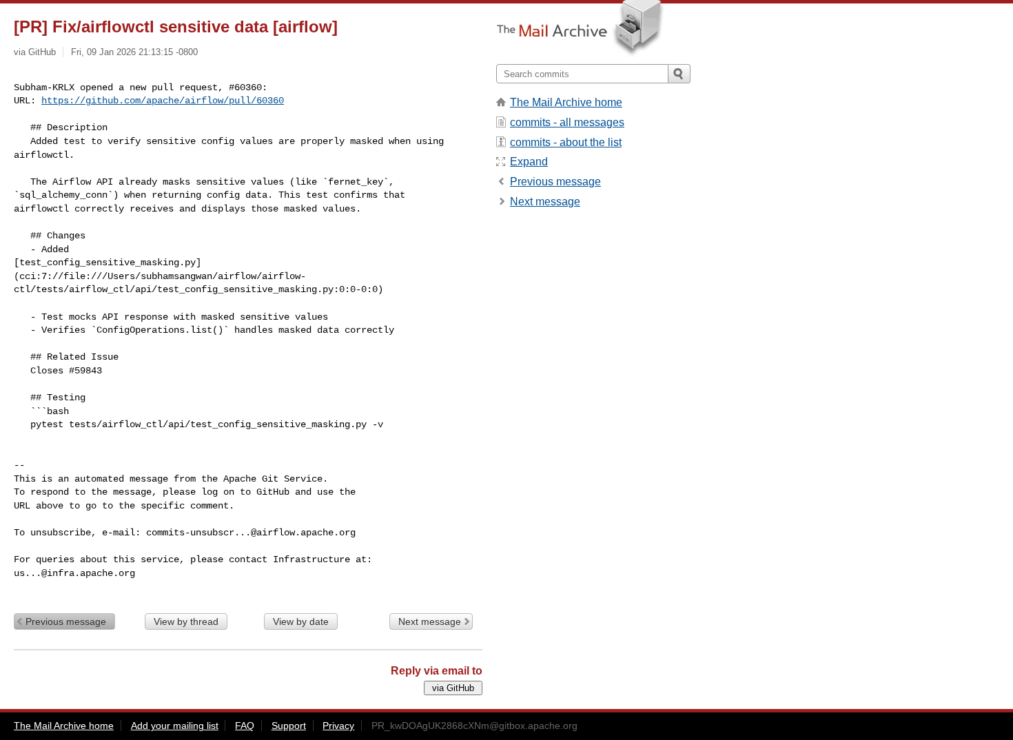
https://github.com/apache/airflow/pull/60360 (162, 100)
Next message (429, 621)
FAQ (244, 725)
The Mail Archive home (566, 102)
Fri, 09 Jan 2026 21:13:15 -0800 (134, 52)
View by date (301, 621)
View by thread (186, 621)
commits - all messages (567, 122)
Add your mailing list (174, 725)
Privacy (338, 725)
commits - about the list (566, 142)
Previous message (65, 621)
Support (289, 725)
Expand (529, 161)
